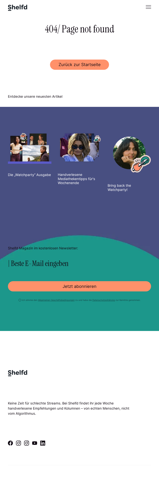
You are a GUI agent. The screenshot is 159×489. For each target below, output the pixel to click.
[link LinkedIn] (42, 444)
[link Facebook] (10, 444)
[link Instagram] (18, 444)
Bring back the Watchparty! (119, 187)
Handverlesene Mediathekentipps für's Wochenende (76, 179)
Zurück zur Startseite (80, 64)
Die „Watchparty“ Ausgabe (29, 175)
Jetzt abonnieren (79, 286)
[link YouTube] (34, 444)
